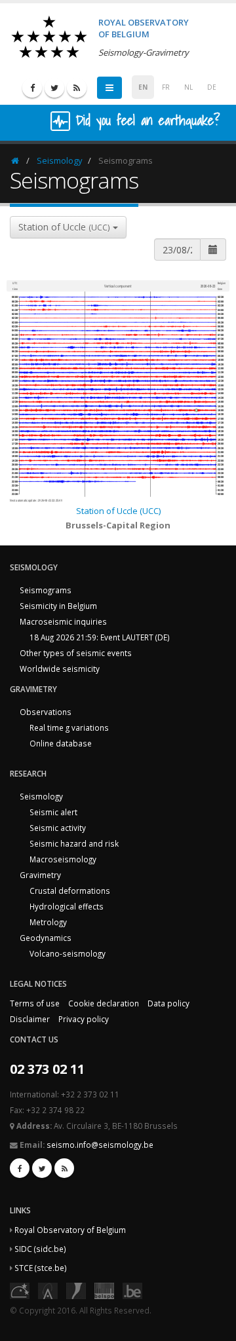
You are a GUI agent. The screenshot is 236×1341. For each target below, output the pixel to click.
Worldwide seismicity (60, 668)
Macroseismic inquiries (63, 621)
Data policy (168, 1003)
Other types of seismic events (76, 653)
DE (211, 87)
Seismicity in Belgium (58, 605)
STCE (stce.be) (40, 1267)
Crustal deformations (70, 890)
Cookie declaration (103, 1003)
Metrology (48, 922)
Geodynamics (45, 937)
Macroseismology (63, 859)
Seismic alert (53, 812)
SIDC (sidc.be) (40, 1248)
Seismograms (45, 590)
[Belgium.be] (132, 1290)
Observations (45, 712)
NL (188, 87)
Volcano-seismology (68, 953)
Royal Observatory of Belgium (70, 1229)
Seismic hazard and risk (74, 843)
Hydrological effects (67, 906)
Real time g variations (69, 727)
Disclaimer (30, 1019)
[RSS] (77, 88)
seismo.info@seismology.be (100, 1144)
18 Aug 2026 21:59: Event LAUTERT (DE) (100, 637)
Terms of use (35, 1003)
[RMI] (76, 1290)
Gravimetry (40, 875)
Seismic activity (58, 827)
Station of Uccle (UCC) (118, 511)
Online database (61, 743)
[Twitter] (54, 88)
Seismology (60, 160)
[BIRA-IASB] (48, 1290)
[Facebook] (32, 88)
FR (166, 87)
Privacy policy (83, 1019)
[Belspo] (104, 1290)
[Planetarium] (20, 1290)
